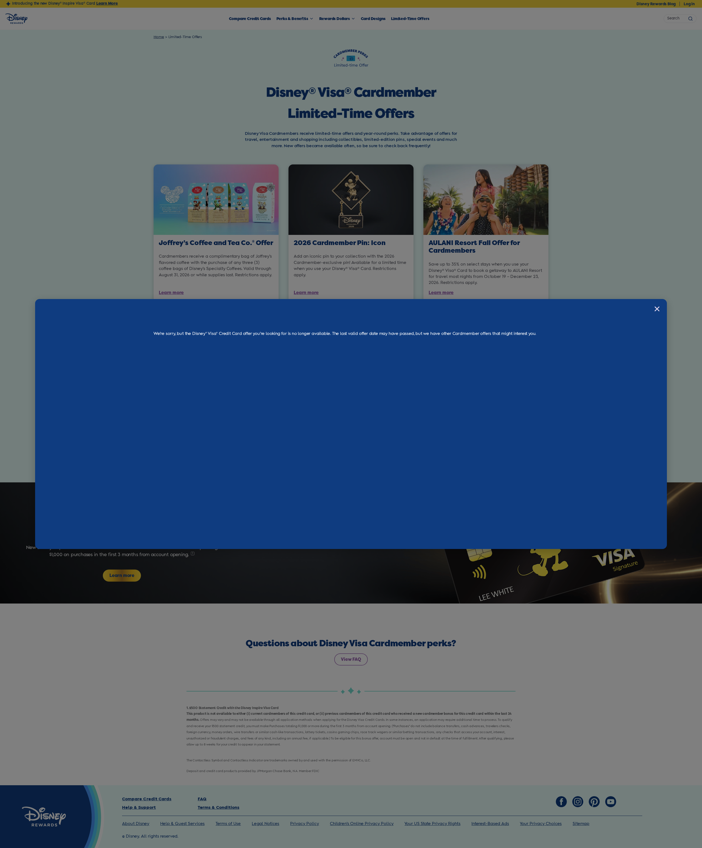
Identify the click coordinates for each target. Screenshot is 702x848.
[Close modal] (657, 309)
